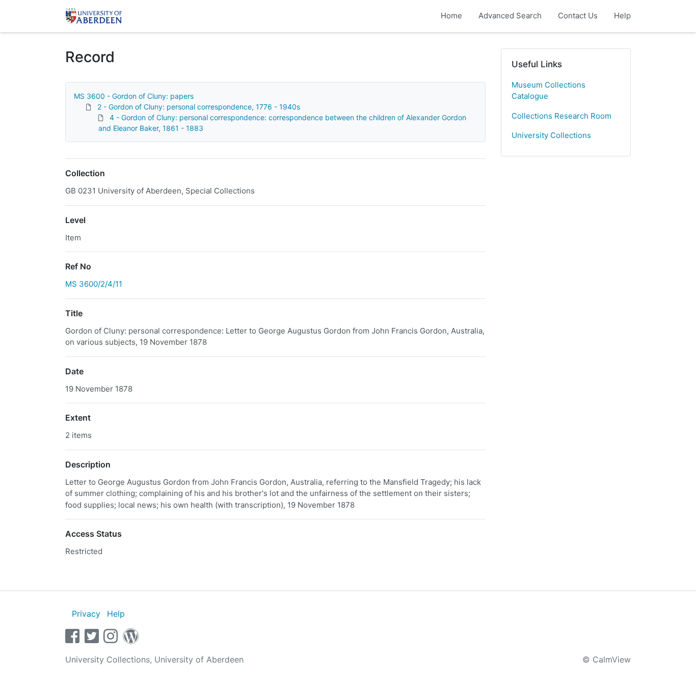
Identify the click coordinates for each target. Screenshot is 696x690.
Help (622, 15)
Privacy (86, 614)
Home (451, 15)
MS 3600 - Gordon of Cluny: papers (134, 96)
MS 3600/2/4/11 (93, 284)
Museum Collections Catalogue (548, 90)
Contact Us (578, 15)
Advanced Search (510, 15)
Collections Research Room (561, 116)
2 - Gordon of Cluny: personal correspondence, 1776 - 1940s (198, 106)
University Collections (551, 135)
